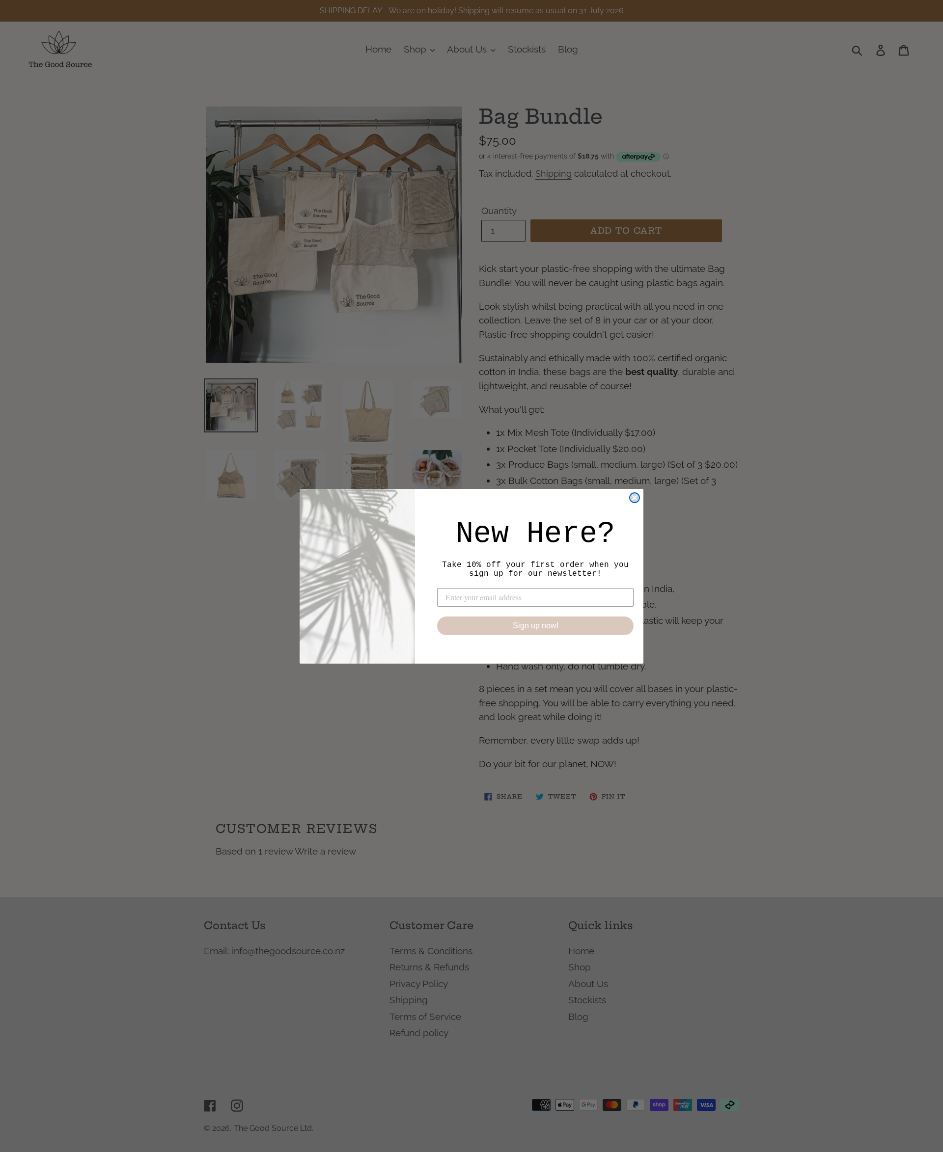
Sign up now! (535, 625)
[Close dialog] (634, 498)
